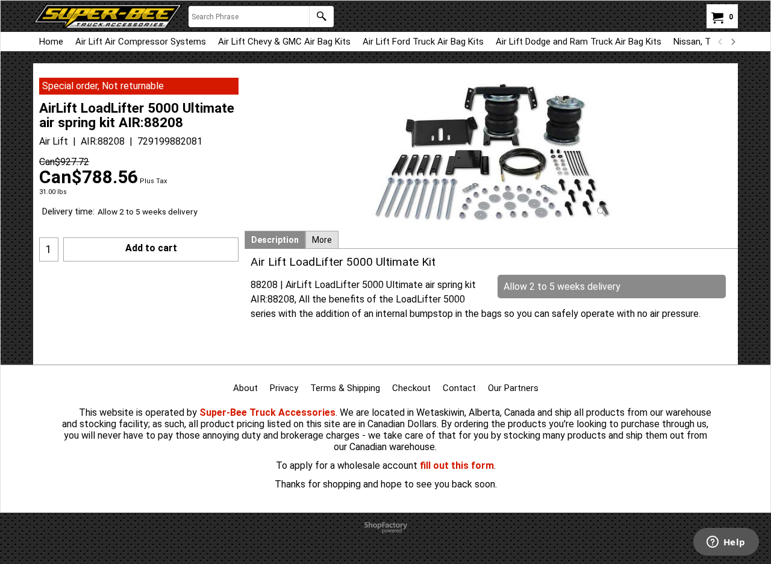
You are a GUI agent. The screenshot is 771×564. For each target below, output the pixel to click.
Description (275, 240)
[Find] (321, 16)
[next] (732, 41)
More (322, 240)
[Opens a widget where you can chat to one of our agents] (726, 543)
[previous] (720, 41)
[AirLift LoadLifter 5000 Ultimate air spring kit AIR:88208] (491, 150)
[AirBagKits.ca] (108, 16)
